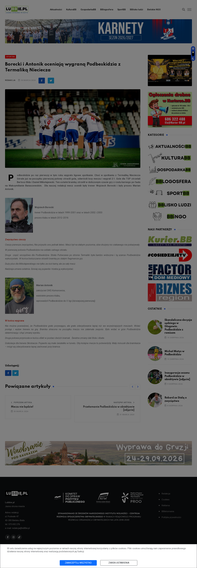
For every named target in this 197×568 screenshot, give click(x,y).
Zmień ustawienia (118, 562)
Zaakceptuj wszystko (78, 562)
